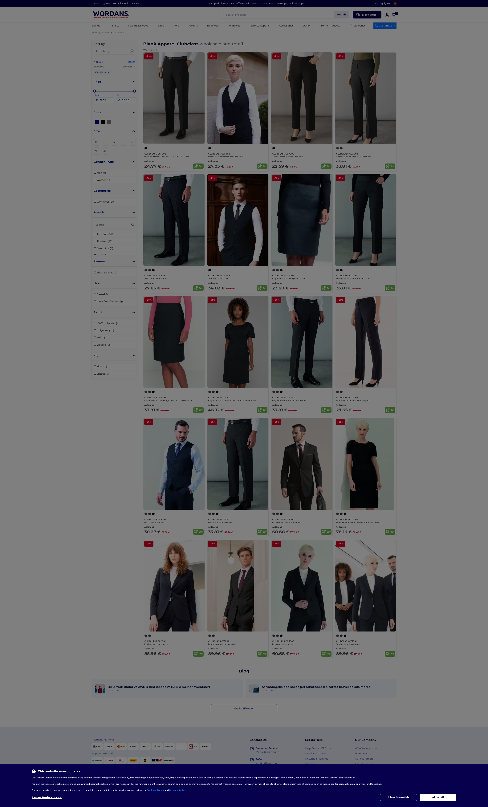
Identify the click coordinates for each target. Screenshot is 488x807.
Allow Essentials (398, 797)
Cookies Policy (155, 790)
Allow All (438, 797)
